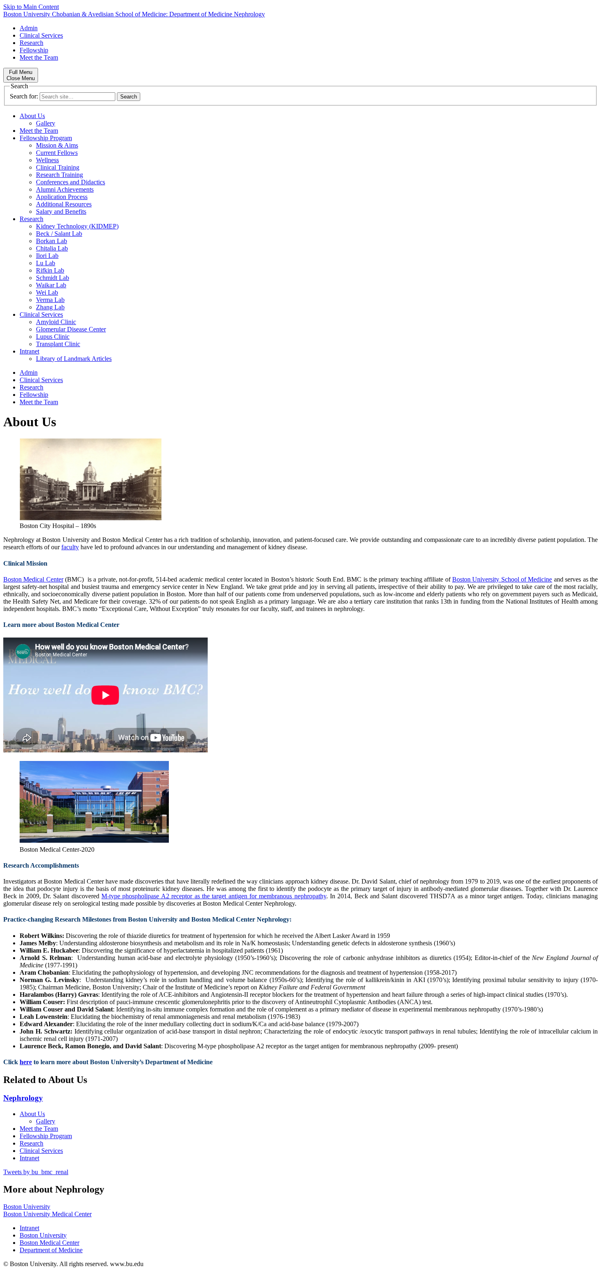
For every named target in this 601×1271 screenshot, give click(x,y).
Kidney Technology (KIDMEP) (77, 226)
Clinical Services (41, 35)
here (26, 1061)
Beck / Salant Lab (59, 233)
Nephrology (23, 1098)
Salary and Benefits (61, 211)
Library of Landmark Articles (74, 358)
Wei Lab (47, 292)
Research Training (59, 174)
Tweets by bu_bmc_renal (35, 1171)
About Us (32, 115)
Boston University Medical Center (47, 1214)
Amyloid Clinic (56, 321)
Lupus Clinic (53, 336)
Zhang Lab (50, 307)
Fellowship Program (46, 137)
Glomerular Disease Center (71, 329)
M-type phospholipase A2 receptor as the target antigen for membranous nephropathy (213, 896)
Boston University (26, 1206)
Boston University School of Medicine (502, 579)
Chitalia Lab (52, 248)
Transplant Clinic (58, 343)
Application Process (61, 196)
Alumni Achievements (65, 189)
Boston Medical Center (33, 579)
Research (31, 42)
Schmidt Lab (52, 277)
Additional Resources (64, 204)
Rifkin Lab (50, 270)
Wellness (47, 160)
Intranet (29, 351)
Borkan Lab (51, 240)
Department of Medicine (51, 1249)
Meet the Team (39, 57)
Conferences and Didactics (70, 182)
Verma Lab (50, 299)
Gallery (45, 123)
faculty (70, 547)
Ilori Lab (47, 255)
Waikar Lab (51, 285)
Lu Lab (45, 263)
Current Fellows (57, 152)
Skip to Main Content (31, 6)
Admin (29, 28)
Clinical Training (57, 167)
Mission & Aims (57, 145)
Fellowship (34, 50)
